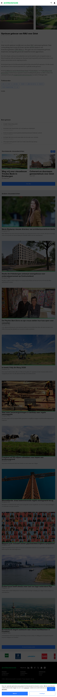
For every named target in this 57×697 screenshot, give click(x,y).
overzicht (26, 688)
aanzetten (4, 689)
